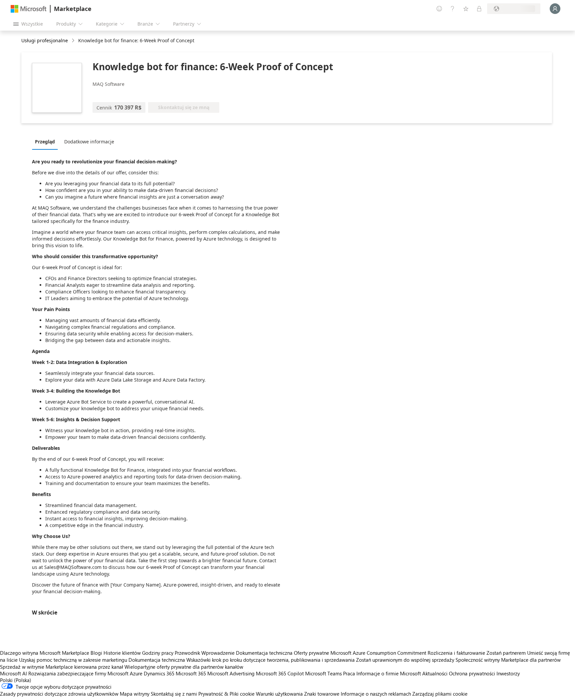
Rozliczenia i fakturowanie (456, 652)
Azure (136, 673)
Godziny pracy (157, 652)
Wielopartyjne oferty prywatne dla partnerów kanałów (183, 666)
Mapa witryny (134, 693)
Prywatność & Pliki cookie (226, 693)
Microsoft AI (13, 673)
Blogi (96, 652)
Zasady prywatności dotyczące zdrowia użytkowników (59, 693)
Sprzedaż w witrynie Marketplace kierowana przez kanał (61, 666)
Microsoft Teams (323, 673)
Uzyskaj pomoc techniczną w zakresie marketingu (73, 659)
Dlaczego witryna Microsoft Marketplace (44, 652)
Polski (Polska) (15, 680)
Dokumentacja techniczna (264, 652)
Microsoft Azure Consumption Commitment (379, 652)
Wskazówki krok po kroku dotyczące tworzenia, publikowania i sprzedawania (270, 659)
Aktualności (435, 673)
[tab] (46, 141)
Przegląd (45, 141)
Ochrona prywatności (472, 673)
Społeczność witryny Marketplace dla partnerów (508, 659)
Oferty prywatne (311, 652)
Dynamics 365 (159, 673)
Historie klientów (122, 652)
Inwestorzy (508, 673)
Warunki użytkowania (279, 693)
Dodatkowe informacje (89, 141)
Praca (349, 673)
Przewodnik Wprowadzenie (205, 652)
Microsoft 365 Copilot (280, 673)
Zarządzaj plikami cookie (440, 693)
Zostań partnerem (506, 652)
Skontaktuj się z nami (174, 693)
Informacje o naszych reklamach (376, 693)
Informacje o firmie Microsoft (388, 673)
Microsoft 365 (191, 673)
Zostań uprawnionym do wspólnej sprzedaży (405, 659)
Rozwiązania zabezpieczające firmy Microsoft (78, 673)
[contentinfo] (73, 40)
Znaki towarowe (321, 693)
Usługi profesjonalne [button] (44, 40)
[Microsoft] (29, 9)
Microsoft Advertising (231, 673)
